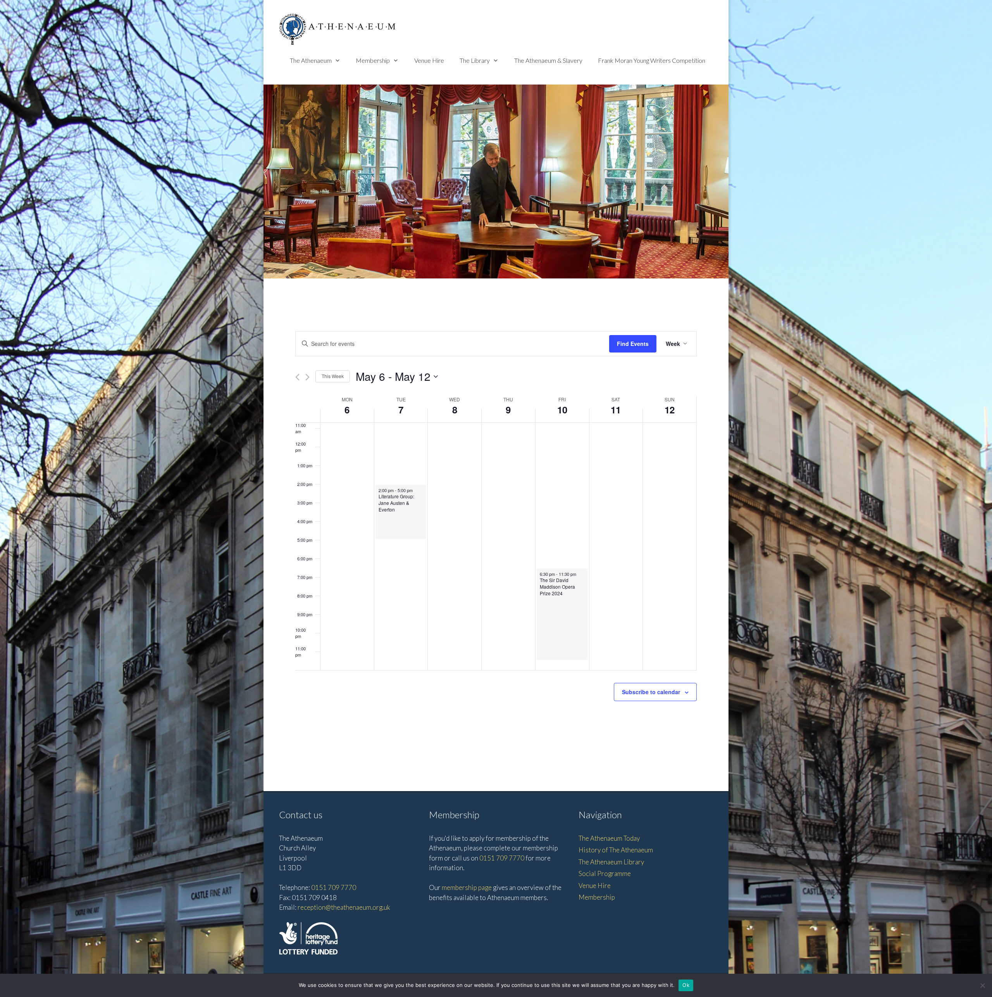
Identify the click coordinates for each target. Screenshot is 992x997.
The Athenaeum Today (609, 838)
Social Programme (605, 873)
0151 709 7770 (333, 887)
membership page (467, 887)
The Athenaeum (311, 60)
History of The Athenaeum (616, 850)
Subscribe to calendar (651, 692)
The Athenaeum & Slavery (548, 60)
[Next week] (307, 377)
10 (562, 409)
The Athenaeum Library (611, 862)
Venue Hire (429, 60)
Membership (373, 60)
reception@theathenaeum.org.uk (344, 907)
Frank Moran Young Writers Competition (651, 60)
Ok (685, 985)
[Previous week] (297, 377)
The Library (475, 60)
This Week (333, 376)
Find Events (633, 343)
